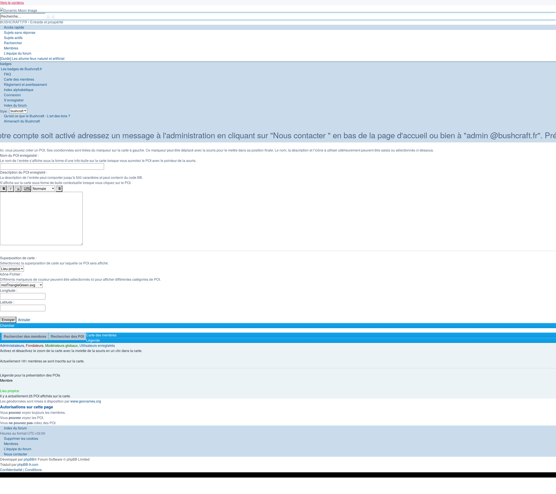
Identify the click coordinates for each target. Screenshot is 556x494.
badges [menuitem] (6, 63)
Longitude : (8, 290)
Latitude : (7, 302)
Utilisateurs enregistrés (97, 345)
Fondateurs (34, 345)
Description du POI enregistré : (23, 172)
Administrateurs (12, 345)
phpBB (29, 459)
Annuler (24, 319)
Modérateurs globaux (61, 345)
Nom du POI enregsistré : (19, 155)
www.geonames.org (85, 401)
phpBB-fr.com (27, 464)
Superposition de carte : (18, 257)
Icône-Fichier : (11, 274)
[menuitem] (17, 32)
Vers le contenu (12, 2)
